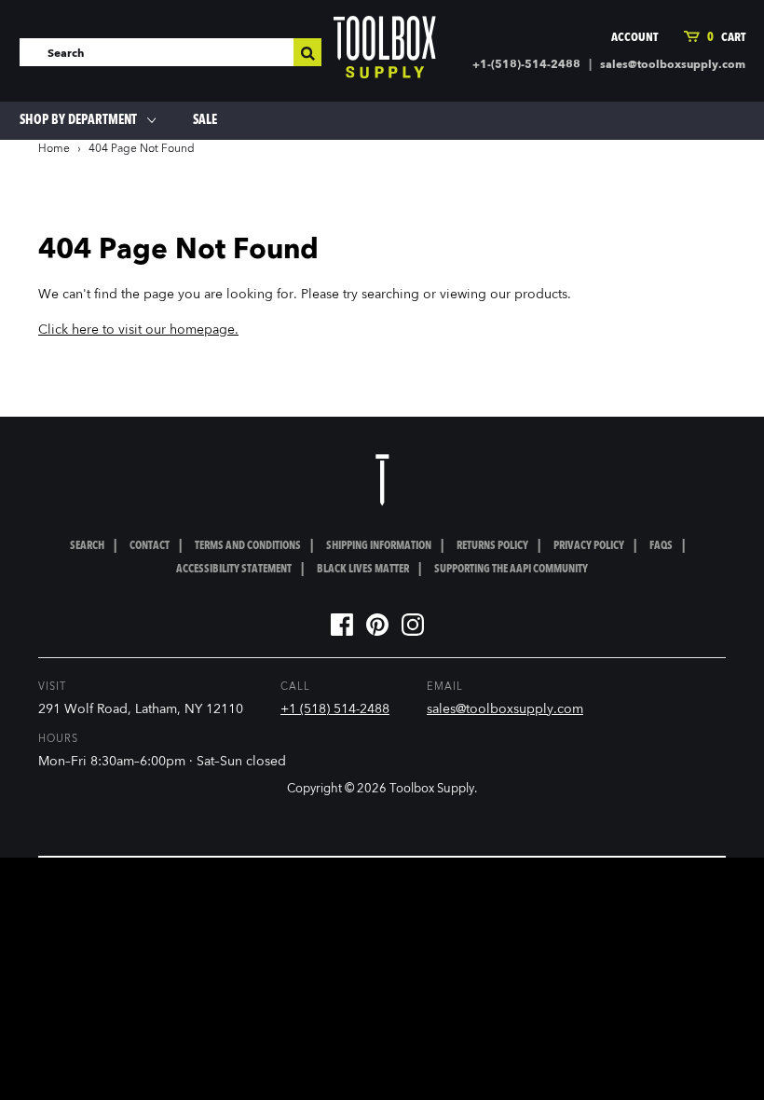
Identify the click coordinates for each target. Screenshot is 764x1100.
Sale (205, 120)
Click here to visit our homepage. (138, 330)
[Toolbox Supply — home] (385, 51)
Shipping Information (378, 546)
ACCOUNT (634, 38)
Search (87, 546)
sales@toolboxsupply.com (672, 65)
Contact (150, 546)
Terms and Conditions (248, 546)
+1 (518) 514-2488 (334, 709)
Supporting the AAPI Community (511, 569)
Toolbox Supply (431, 789)
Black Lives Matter (363, 569)
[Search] (307, 52)
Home (54, 149)
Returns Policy (492, 546)
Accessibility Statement (234, 569)
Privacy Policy (588, 546)
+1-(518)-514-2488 (526, 65)
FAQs (661, 546)
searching (390, 294)
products (540, 294)
